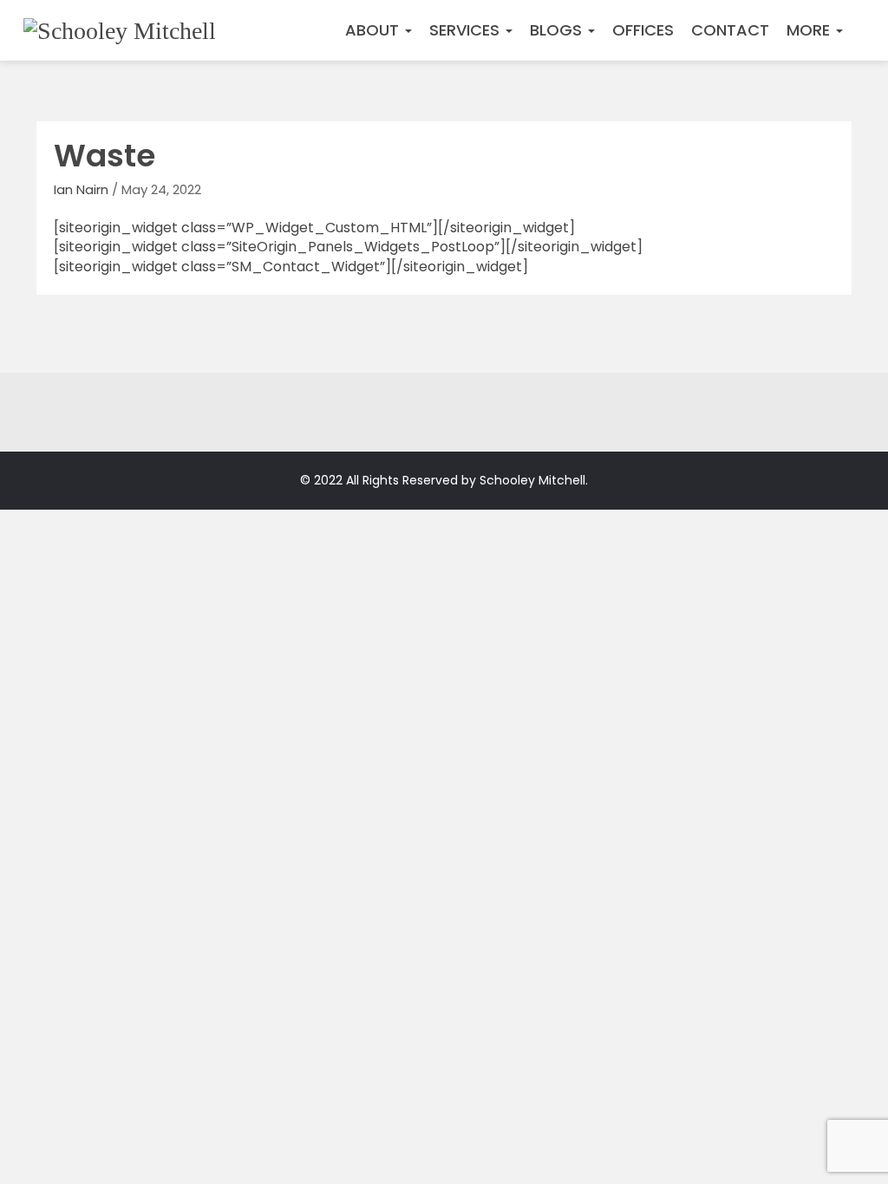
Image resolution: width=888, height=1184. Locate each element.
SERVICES (466, 30)
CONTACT (730, 30)
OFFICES (643, 30)
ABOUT (374, 30)
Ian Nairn (81, 189)
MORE (810, 30)
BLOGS (558, 30)
